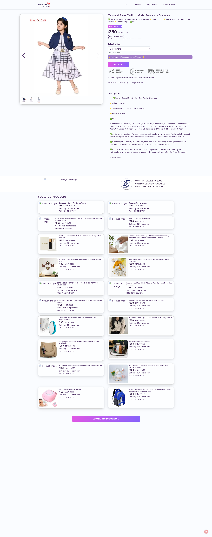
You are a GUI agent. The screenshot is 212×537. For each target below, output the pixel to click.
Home (138, 4)
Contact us (169, 4)
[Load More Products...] (106, 415)
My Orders (152, 4)
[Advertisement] (73, 168)
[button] (98, 55)
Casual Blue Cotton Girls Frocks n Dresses (139, 15)
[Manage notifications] (206, 532)
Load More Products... (106, 418)
